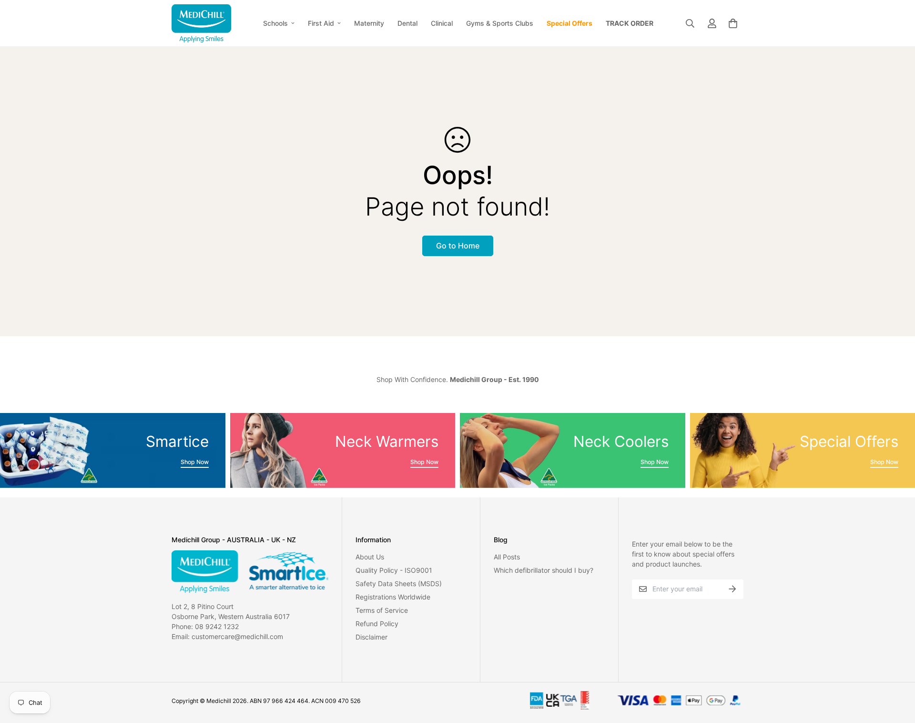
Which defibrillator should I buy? (543, 570)
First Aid (321, 23)
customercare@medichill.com (237, 636)
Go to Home (457, 245)
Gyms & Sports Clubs (499, 23)
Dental (407, 23)
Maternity (369, 23)
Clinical (442, 23)
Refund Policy (377, 624)
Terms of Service (382, 610)
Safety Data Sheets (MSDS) (399, 583)
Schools (275, 23)
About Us (370, 557)
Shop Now (195, 461)
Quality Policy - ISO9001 (394, 570)
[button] (731, 23)
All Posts (507, 557)
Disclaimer (371, 637)
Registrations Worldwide (393, 597)
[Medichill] (201, 23)
